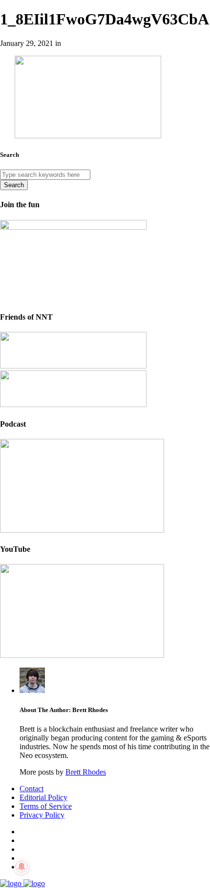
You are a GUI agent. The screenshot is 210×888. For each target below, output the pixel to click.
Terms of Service (46, 806)
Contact (31, 788)
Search (14, 185)
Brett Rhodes (85, 772)
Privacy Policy (42, 815)
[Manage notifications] (21, 866)
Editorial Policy (43, 797)
